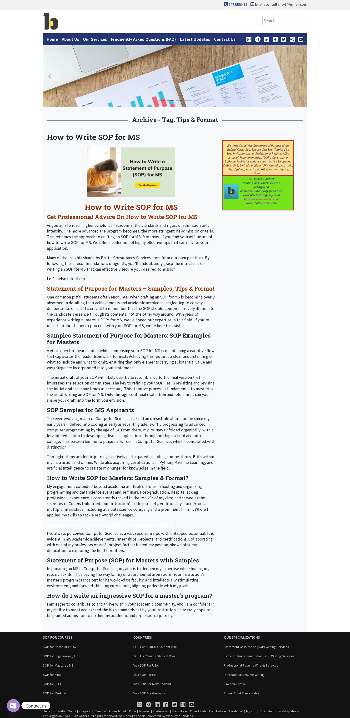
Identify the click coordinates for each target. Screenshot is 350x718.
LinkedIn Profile (235, 684)
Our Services (95, 39)
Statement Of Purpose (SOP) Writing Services (256, 646)
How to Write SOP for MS (93, 137)
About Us (70, 39)
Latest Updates (195, 39)
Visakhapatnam (288, 711)
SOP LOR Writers (77, 715)
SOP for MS (76, 269)
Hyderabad (161, 711)
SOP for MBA (52, 674)
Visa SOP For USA (145, 665)
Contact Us (224, 39)
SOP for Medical (54, 693)
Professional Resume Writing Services (251, 665)
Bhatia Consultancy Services (126, 257)
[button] (49, 76)
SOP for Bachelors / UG (59, 646)
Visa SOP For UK (144, 674)
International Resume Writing (244, 674)
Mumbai (144, 711)
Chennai (100, 711)
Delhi (46, 711)
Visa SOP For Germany (149, 693)
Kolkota (59, 711)
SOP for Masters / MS (58, 665)
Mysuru (251, 711)
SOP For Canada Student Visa (154, 656)
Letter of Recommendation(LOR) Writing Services (259, 656)
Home (52, 39)
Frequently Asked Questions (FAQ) (143, 39)
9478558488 (238, 4)
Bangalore (179, 711)
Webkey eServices (179, 715)
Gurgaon (85, 711)
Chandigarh (198, 711)
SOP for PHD (52, 684)
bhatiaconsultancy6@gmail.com (281, 4)
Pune (132, 711)
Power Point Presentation (242, 693)
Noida (72, 711)
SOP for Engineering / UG (61, 656)
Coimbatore (217, 711)
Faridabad (236, 711)
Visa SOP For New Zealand (152, 684)
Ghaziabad (267, 711)
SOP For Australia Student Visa (155, 646)
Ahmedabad (117, 711)
